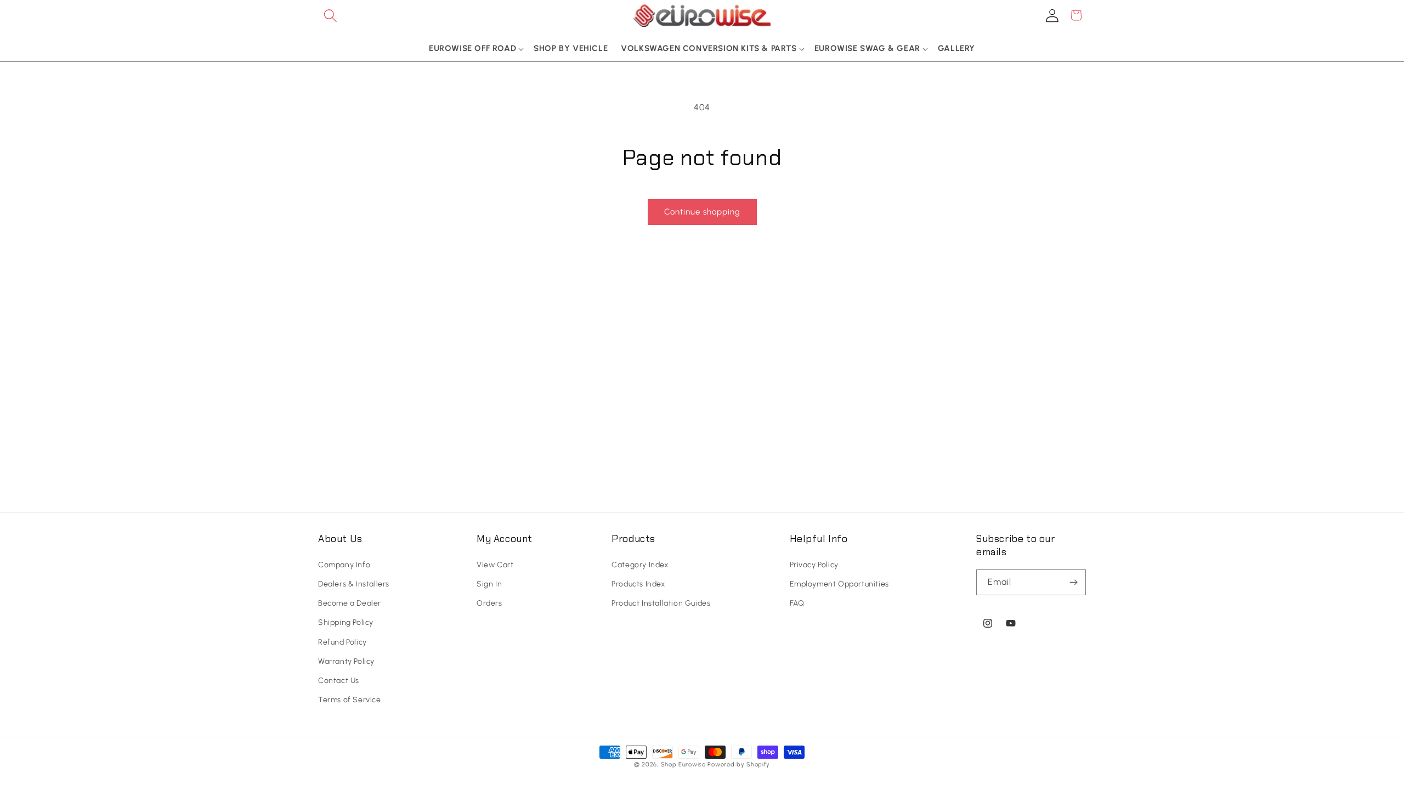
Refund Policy (342, 642)
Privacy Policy (814, 564)
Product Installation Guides (661, 603)
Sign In (489, 584)
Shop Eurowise (683, 764)
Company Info (344, 564)
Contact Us (338, 680)
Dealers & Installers (353, 584)
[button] (330, 15)
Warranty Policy (346, 661)
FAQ (797, 603)
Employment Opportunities (839, 584)
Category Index (640, 564)
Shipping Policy (345, 622)
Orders (489, 603)
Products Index (638, 584)
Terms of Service (349, 699)
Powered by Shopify (738, 764)
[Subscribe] (1073, 582)
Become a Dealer (349, 603)
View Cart (495, 564)
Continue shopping (702, 212)
